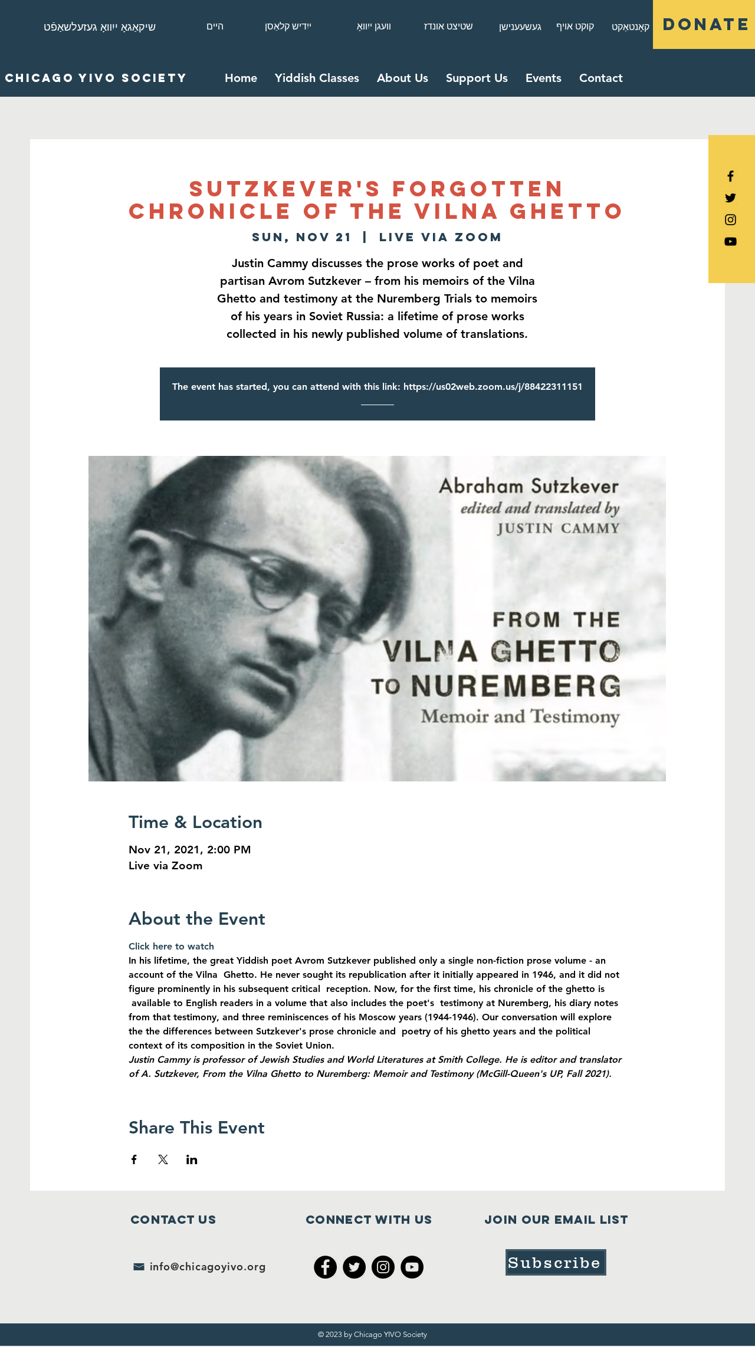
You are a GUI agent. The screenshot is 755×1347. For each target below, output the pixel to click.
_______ (377, 400)
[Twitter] (354, 1267)
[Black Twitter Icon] (730, 197)
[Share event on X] (163, 1159)
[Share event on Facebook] (134, 1159)
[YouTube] (730, 241)
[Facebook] (325, 1267)
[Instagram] (730, 219)
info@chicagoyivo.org (208, 1266)
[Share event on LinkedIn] (192, 1159)
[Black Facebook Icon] (730, 176)
